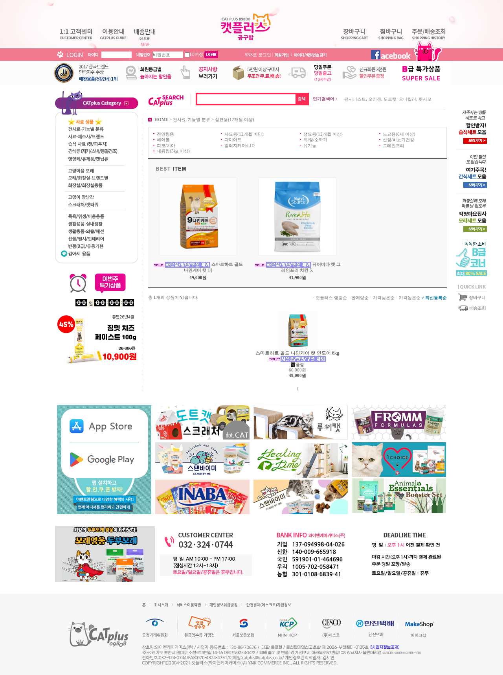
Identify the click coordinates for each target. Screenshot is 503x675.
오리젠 (374, 99)
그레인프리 (393, 145)
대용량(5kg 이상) (173, 151)
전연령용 (165, 134)
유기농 (309, 145)
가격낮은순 (384, 297)
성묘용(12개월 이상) (234, 119)
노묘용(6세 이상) (399, 134)
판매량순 (360, 297)
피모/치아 (166, 145)
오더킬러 (407, 99)
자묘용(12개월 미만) (244, 134)
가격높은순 (409, 297)
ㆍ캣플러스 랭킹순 (329, 297)
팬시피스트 (355, 99)
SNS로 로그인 (258, 54)
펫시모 (425, 99)
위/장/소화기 (315, 139)
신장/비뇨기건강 (398, 139)
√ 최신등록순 (434, 297)
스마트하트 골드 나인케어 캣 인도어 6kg (297, 353)
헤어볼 (163, 139)
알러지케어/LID (239, 145)
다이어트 (233, 139)
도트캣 (390, 99)
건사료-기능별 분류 (191, 119)
